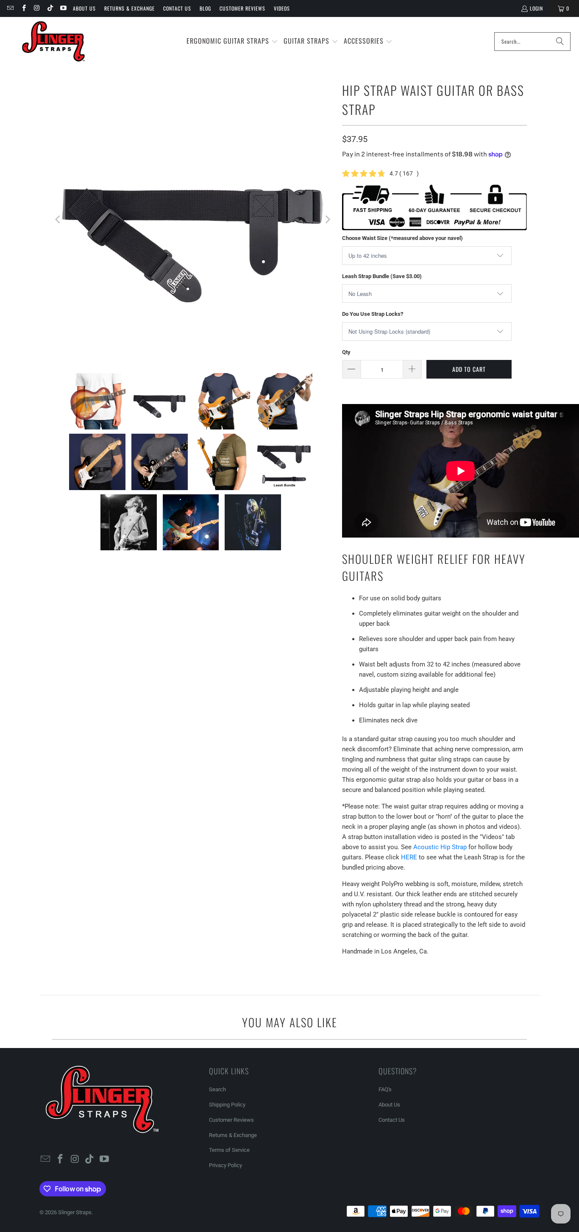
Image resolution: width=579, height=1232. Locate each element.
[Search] (560, 41)
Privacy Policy (225, 1165)
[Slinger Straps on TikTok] (49, 8)
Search (217, 1089)
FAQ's (385, 1089)
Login (536, 8)
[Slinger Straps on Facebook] (23, 8)
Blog (205, 8)
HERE (409, 857)
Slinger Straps (75, 1212)
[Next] (327, 219)
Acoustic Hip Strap (440, 847)
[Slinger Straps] (53, 41)
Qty (346, 352)
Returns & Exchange (129, 8)
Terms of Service (229, 1150)
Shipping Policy (227, 1104)
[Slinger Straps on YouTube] (63, 8)
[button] (232, 41)
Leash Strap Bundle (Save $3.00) (382, 276)
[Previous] (58, 219)
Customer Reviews (242, 8)
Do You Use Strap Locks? (372, 314)
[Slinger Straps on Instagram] (36, 8)
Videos (282, 8)
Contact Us (177, 8)
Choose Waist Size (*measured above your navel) (402, 238)
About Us (84, 8)
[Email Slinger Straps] (10, 8)
